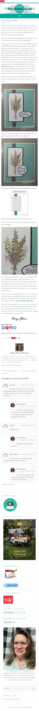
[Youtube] (18, 699)
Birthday (9, 333)
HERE (21, 313)
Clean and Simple (17, 333)
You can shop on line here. (25, 301)
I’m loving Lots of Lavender (29, 371)
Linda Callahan (14, 454)
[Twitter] (14, 327)
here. (30, 219)
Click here (14, 32)
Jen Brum (12, 385)
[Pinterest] (7, 327)
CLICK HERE (17, 675)
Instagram (34, 304)
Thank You (33, 333)
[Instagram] (11, 327)
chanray (12, 425)
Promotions (26, 333)
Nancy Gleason (21, 404)
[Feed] (4, 699)
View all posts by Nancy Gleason (11, 365)
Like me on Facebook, (24, 304)
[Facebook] (3, 327)
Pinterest (6, 306)
